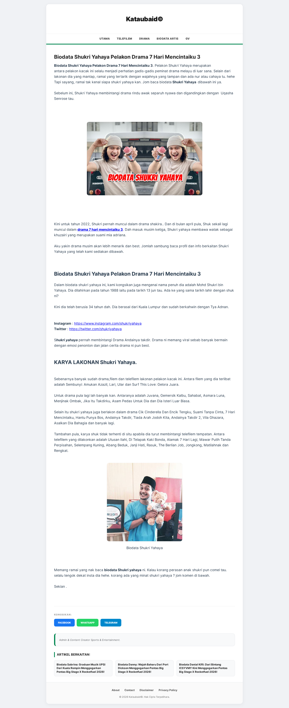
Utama (104, 38)
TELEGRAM (110, 622)
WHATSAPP (88, 622)
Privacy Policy (168, 690)
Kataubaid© (144, 19)
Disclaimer (147, 690)
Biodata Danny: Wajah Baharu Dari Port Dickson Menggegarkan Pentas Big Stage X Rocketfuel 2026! (143, 668)
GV (188, 38)
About (116, 690)
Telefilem (124, 38)
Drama (144, 38)
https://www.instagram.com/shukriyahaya (108, 323)
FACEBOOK (64, 622)
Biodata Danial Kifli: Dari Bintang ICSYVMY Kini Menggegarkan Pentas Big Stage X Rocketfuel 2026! (203, 668)
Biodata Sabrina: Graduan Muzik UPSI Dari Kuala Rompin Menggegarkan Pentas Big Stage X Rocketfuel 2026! (81, 668)
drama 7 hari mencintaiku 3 (100, 229)
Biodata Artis (168, 38)
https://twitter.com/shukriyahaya (95, 329)
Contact (129, 690)
